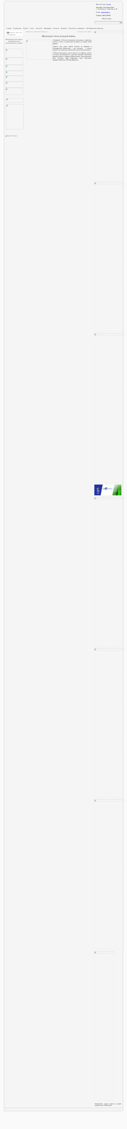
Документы (64, 28)
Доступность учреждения (76, 28)
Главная (9, 28)
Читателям (39, 28)
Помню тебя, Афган (85, 31)
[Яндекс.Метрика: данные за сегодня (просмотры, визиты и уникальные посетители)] (11, 136)
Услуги (32, 28)
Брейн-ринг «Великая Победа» (36, 31)
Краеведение (48, 28)
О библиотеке (17, 28)
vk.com (109, 4)
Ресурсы (25, 28)
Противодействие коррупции (94, 28)
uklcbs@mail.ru (105, 12)
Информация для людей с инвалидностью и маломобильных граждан (14, 41)
